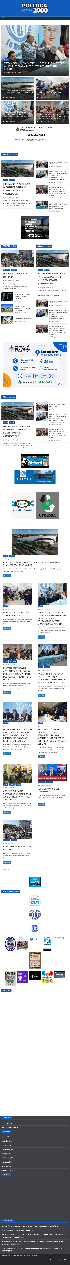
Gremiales (47, 654)
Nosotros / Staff (6, 1123)
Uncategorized (6, 1170)
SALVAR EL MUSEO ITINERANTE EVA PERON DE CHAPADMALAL (23, 295)
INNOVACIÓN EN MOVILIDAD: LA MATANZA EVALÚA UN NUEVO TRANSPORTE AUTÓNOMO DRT (18, 80)
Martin (24, 59)
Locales (11, 49)
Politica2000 (15, 1255)
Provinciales (18, 49)
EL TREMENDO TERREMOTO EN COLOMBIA (17, 262)
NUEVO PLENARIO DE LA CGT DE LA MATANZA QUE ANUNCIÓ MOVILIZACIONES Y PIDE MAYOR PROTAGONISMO (58, 193)
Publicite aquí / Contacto (9, 1127)
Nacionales (41, 769)
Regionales (6, 257)
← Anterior (5, 857)
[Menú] (2, 18)
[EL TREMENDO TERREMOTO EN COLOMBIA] (17, 245)
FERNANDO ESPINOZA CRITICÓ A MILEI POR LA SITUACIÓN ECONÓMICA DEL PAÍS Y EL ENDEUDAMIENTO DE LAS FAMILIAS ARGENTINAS (17, 722)
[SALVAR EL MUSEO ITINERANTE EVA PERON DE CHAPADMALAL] (7, 296)
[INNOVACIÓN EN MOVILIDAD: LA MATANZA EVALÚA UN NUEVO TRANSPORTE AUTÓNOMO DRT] (17, 75)
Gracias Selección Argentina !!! (23, 306)
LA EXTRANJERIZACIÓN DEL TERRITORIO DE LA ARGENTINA (22, 283)
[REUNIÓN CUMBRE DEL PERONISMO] (52, 759)
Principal (4, 1154)
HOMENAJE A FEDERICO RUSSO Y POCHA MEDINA (50, 81)
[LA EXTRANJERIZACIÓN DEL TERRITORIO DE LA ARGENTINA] (7, 285)
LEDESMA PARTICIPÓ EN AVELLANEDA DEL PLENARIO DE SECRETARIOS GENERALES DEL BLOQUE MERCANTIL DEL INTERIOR (51, 104)
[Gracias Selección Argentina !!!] (7, 307)
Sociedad (12, 167)
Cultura (6, 771)
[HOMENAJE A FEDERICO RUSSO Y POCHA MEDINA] (52, 75)
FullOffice (65, 1260)
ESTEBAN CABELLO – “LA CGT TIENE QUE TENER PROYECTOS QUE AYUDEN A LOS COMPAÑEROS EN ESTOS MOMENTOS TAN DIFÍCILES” (16, 103)
